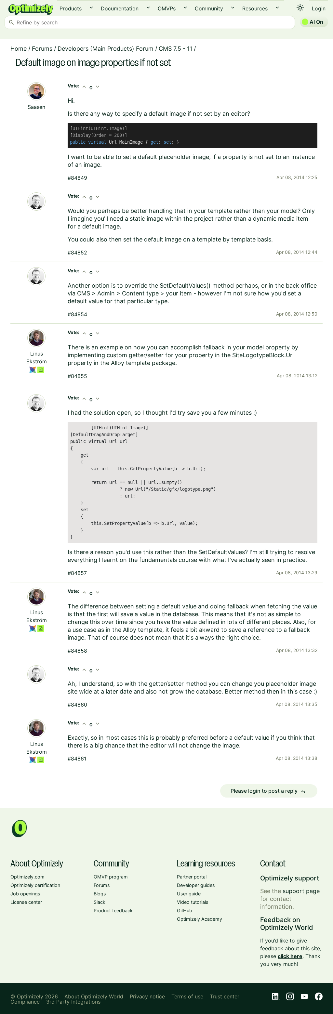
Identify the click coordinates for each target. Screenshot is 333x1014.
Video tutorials (192, 902)
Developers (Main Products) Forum (105, 48)
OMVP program (111, 876)
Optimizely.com (27, 876)
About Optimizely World (93, 996)
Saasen (36, 107)
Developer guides (196, 885)
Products (71, 8)
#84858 (77, 650)
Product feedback (113, 910)
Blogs (100, 893)
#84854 (77, 314)
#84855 (77, 376)
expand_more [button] (91, 7)
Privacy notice (147, 996)
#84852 (77, 252)
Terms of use (187, 996)
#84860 (77, 704)
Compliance (25, 1001)
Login (319, 8)
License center (26, 902)
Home (18, 48)
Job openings (25, 893)
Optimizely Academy (199, 919)
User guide (189, 893)
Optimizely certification (35, 885)
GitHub (184, 910)
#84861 (77, 758)
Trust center (224, 996)
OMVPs (167, 8)
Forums (42, 48)
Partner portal (191, 876)
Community (209, 8)
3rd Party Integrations (73, 1001)
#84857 (77, 573)
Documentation (120, 8)
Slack (99, 902)
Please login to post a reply (268, 791)
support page (301, 891)
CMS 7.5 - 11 (175, 48)
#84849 (77, 178)
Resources (255, 8)
